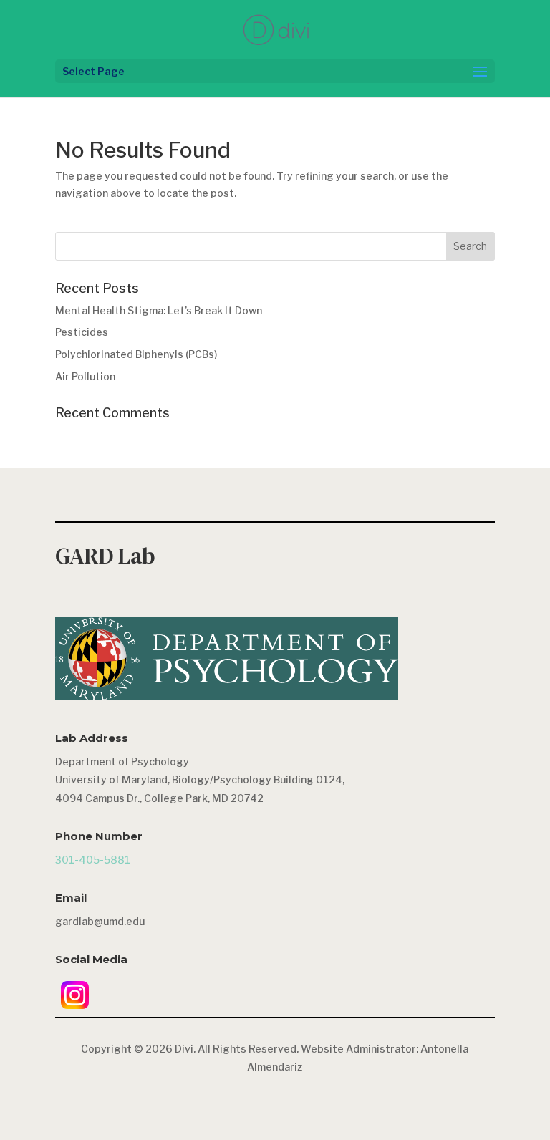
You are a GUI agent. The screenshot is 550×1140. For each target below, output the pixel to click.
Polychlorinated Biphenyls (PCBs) (136, 354)
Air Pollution (85, 376)
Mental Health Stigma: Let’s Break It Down (158, 310)
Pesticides (81, 332)
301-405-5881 (92, 860)
